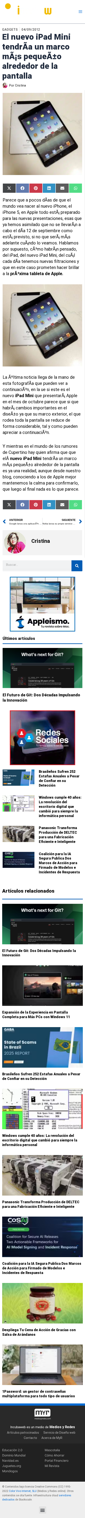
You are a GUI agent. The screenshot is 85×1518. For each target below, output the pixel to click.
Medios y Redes (62, 1427)
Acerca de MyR (51, 1438)
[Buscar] (76, 565)
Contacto (30, 1438)
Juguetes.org (11, 1466)
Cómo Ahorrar (54, 1455)
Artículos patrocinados (23, 1432)
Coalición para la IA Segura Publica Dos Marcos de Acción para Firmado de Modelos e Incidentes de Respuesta (59, 863)
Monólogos (10, 1471)
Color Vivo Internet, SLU (23, 1491)
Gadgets (10, 30)
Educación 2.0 (12, 1450)
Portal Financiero (56, 1460)
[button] (42, 1510)
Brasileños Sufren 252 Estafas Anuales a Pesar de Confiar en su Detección (59, 778)
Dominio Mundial (14, 1455)
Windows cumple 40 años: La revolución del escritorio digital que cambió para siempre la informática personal (60, 806)
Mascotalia (52, 1450)
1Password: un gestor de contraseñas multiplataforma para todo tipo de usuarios (38, 1394)
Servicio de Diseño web (59, 1432)
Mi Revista (52, 1466)
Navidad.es (10, 1460)
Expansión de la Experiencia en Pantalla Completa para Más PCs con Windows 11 (36, 1014)
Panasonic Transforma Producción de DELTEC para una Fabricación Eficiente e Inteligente (58, 835)
